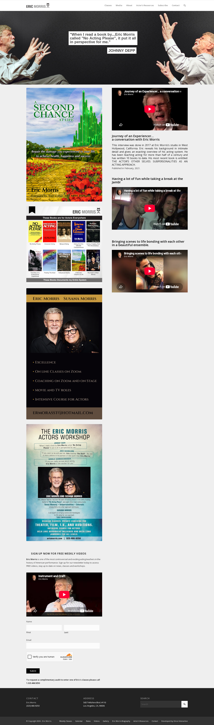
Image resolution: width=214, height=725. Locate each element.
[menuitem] (108, 5)
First (28, 632)
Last (66, 632)
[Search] (185, 5)
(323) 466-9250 (32, 705)
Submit (33, 671)
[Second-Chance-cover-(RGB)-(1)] (64, 144)
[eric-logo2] (37, 5)
